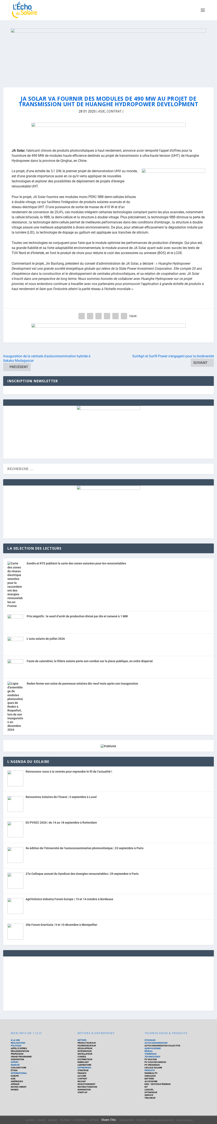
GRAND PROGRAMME (21, 1056)
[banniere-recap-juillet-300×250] (108, 409)
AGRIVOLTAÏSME (153, 1048)
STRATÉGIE (83, 1070)
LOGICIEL (149, 1089)
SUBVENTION (17, 1059)
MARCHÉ (15, 1065)
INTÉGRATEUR (85, 1051)
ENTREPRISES (84, 1067)
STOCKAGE (150, 1040)
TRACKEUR (150, 1098)
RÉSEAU (149, 1051)
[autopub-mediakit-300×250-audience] (108, 488)
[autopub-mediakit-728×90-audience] (108, 333)
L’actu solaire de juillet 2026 (46, 638)
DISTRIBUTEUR (85, 1059)
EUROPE (15, 1076)
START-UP (82, 1092)
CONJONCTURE (18, 1067)
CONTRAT (114, 111)
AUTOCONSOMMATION (156, 1043)
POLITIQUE (16, 1045)
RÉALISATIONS (18, 1043)
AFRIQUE (15, 1084)
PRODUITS (150, 1070)
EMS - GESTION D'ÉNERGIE (158, 1084)
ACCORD (82, 1076)
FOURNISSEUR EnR (87, 1045)
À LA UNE (15, 1040)
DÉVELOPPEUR (85, 1048)
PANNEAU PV (151, 1073)
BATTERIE (149, 1078)
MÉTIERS (82, 1040)
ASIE (101, 111)
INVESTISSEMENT (86, 1084)
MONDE (14, 1089)
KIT (146, 1087)
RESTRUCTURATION (87, 1087)
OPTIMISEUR (151, 1092)
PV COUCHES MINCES (155, 1062)
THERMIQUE (151, 1054)
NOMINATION (84, 1089)
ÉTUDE (14, 1070)
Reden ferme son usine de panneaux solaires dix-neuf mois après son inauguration (82, 683)
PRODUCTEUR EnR (87, 1043)
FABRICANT (83, 1062)
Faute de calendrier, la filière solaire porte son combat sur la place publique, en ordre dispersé (90, 661)
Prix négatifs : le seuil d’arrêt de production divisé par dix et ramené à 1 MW (77, 616)
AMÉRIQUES (17, 1081)
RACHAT (82, 1081)
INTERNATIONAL (19, 1073)
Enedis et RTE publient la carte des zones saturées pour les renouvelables (76, 563)
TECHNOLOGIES (152, 1056)
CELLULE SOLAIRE (153, 1067)
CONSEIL (82, 1056)
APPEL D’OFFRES (19, 1048)
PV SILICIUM (151, 1059)
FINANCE (82, 1073)
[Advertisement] (108, 982)
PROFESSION (17, 1054)
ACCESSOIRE (151, 1081)
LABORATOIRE (84, 1065)
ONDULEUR (150, 1076)
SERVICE (149, 1095)
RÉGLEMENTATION (20, 1051)
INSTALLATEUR (85, 1054)
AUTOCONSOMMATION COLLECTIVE (162, 1045)
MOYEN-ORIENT (18, 1087)
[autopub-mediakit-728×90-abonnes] (108, 132)
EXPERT (14, 1062)
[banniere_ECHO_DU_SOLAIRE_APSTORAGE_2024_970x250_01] (108, 54)
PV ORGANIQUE (152, 1065)
